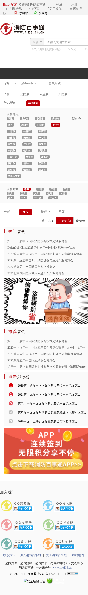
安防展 (62, 93)
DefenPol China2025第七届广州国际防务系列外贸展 (41, 247)
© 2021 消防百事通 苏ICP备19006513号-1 (38, 573)
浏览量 (80, 220)
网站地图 (78, 554)
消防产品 (16, 8)
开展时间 (65, 220)
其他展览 (55, 83)
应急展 (43, 93)
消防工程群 (54, 8)
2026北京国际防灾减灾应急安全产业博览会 (35, 272)
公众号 (43, 12)
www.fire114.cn (62, 567)
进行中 (45, 211)
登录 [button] (54, 4)
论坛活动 (10, 102)
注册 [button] (70, 4)
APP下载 (34, 8)
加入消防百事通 (30, 554)
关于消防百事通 (56, 554)
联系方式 (9, 554)
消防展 (24, 93)
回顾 (62, 211)
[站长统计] (72, 573)
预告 (25, 212)
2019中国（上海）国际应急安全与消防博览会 (47, 421)
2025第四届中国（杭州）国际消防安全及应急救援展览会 (44, 253)
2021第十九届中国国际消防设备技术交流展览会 (48, 394)
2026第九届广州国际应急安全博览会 (31, 266)
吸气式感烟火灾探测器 (46, 48)
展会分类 (28, 83)
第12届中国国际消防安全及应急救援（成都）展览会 (51, 412)
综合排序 (48, 220)
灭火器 (72, 48)
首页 (6, 83)
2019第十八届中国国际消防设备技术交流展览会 (48, 385)
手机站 (23, 12)
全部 (7, 93)
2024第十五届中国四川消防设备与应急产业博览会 (40, 260)
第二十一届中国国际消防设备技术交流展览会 (37, 240)
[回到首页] (10, 4)
